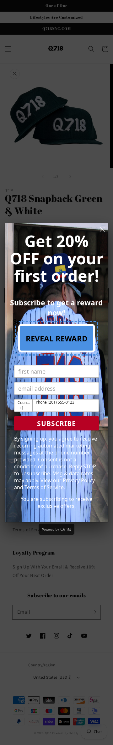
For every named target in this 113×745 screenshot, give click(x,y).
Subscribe (56, 423)
